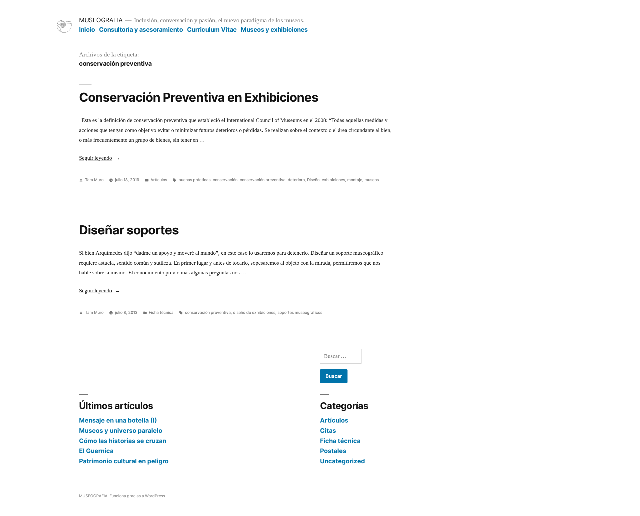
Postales (333, 451)
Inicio (87, 29)
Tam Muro (94, 179)
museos (371, 179)
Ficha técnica (161, 312)
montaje (354, 179)
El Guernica (96, 451)
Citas (328, 430)
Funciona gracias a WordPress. (138, 496)
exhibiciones (333, 179)
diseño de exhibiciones (254, 312)
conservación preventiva (263, 179)
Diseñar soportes (129, 229)
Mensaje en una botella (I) (118, 420)
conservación (225, 179)
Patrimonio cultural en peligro (123, 461)
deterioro (296, 179)
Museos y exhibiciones (274, 29)
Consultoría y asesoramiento (141, 29)
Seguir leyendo (99, 157)
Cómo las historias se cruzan (122, 441)
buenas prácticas (194, 179)
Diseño (313, 179)
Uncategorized (342, 461)
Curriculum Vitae (212, 29)
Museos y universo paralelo (120, 430)
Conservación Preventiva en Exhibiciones (198, 97)
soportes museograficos (300, 312)
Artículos (158, 179)
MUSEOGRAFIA (101, 20)
